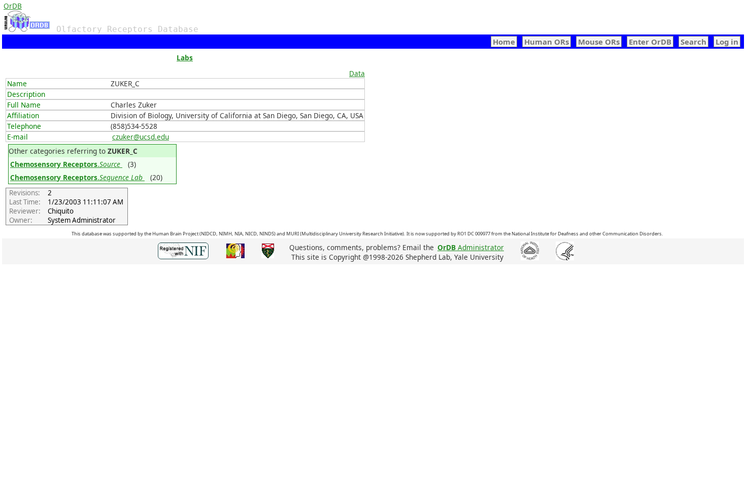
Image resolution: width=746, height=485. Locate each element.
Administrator (470, 247)
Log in (727, 42)
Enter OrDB (650, 42)
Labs (185, 57)
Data (357, 73)
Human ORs (546, 42)
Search (693, 42)
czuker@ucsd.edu (140, 137)
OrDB (13, 6)
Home (504, 42)
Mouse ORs (599, 42)
